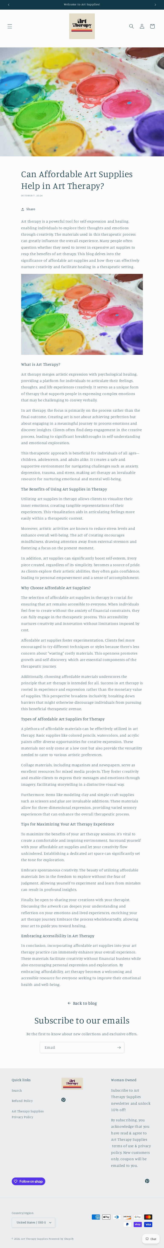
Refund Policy (22, 1101)
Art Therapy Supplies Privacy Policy (28, 1114)
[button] (10, 26)
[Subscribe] (119, 1047)
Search (17, 1090)
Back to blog (85, 1003)
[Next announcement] (155, 4)
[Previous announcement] (8, 4)
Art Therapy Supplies (34, 1238)
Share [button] (30, 209)
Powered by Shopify (61, 1238)
